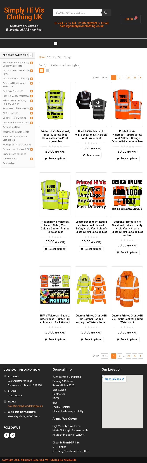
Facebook (6, 435)
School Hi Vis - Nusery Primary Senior (14, 102)
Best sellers (9, 163)
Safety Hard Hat (11, 127)
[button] (56, 43)
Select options (57, 158)
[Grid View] (41, 70)
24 (128, 77)
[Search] (106, 12)
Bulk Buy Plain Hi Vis (13, 91)
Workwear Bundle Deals (16, 131)
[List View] (47, 70)
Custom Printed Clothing (16, 78)
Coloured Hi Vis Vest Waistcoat (14, 84)
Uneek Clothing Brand (14, 153)
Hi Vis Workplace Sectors (16, 108)
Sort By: (43, 65)
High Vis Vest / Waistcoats (17, 95)
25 (135, 77)
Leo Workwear (10, 158)
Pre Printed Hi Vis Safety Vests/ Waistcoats (16, 64)
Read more (92, 155)
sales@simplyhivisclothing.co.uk (25, 405)
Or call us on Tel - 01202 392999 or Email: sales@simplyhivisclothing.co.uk (81, 24)
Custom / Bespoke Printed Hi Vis (17, 72)
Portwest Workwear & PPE (17, 149)
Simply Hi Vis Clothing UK (24, 13)
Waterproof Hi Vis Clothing (17, 144)
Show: (96, 77)
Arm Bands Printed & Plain (17, 122)
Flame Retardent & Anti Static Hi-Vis (15, 138)
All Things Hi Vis (11, 113)
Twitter (12, 435)
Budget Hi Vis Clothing (14, 117)
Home (42, 57)
